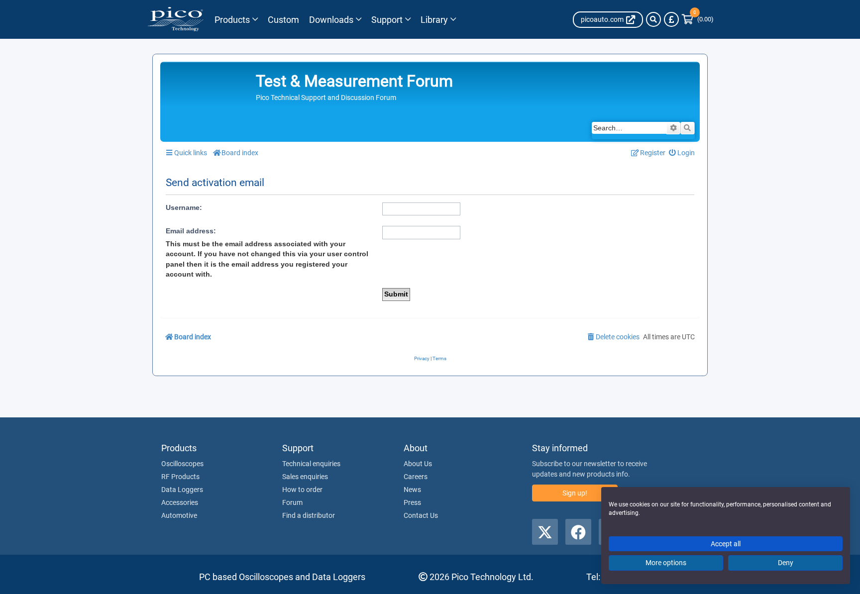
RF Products (180, 477)
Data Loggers (182, 490)
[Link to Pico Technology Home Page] (175, 19)
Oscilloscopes (182, 464)
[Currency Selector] (671, 19)
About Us (418, 464)
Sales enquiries (305, 477)
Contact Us (421, 515)
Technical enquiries (311, 464)
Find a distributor (308, 515)
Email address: (191, 231)
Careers (416, 477)
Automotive (179, 515)
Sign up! (574, 493)
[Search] (653, 19)
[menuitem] (682, 153)
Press (412, 502)
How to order (302, 490)
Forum (292, 502)
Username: (184, 207)
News (412, 490)
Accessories (179, 502)
